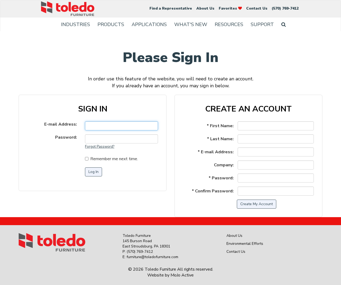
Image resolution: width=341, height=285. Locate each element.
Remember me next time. (114, 159)
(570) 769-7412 (285, 8)
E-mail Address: (60, 124)
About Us (205, 8)
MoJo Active (182, 275)
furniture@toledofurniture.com (152, 256)
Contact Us (256, 8)
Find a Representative (170, 8)
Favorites (228, 8)
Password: (66, 137)
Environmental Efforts (244, 243)
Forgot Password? (99, 146)
